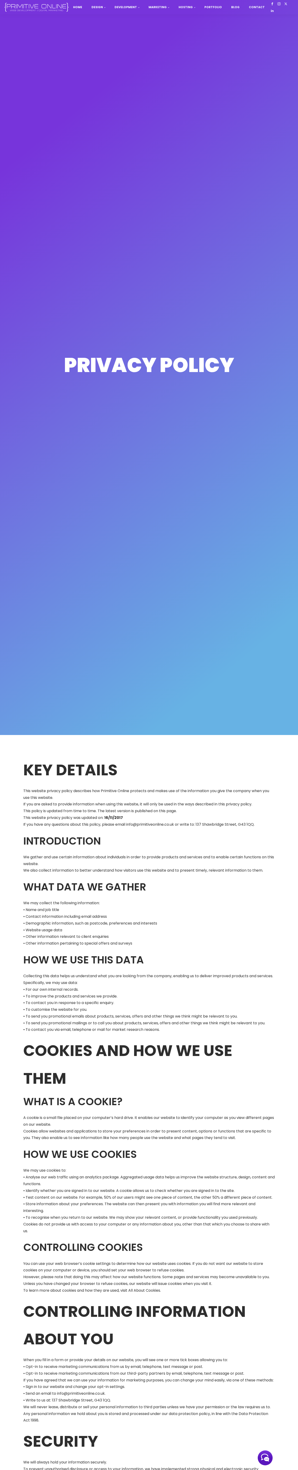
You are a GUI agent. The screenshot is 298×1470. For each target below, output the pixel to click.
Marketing (158, 7)
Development (126, 7)
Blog (235, 7)
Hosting (186, 7)
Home (77, 7)
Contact (257, 7)
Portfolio (213, 7)
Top (287, 1459)
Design (97, 7)
